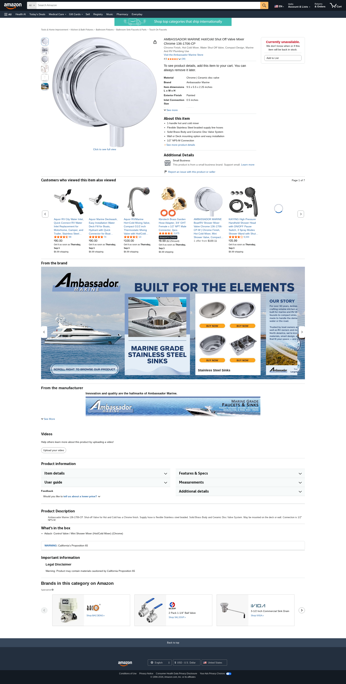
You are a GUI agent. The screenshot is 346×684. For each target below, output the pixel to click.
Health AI (20, 14)
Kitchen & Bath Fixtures (82, 29)
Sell (88, 14)
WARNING (51, 545)
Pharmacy (122, 14)
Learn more (247, 164)
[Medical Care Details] (65, 14)
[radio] (44, 41)
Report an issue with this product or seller (191, 171)
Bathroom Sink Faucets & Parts (131, 29)
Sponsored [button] (46, 590)
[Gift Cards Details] (82, 14)
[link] (69, 226)
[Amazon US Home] (125, 664)
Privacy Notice (146, 673)
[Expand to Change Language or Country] (283, 6)
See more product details (180, 144)
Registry (98, 14)
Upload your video (53, 450)
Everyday (137, 14)
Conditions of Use (128, 673)
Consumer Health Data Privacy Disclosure (176, 673)
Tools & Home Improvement (54, 29)
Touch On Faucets (158, 29)
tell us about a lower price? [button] (80, 496)
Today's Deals (37, 14)
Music (109, 14)
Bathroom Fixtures (105, 29)
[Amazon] (13, 5)
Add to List (273, 58)
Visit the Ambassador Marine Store (183, 54)
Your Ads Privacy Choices (212, 673)
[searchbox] (148, 5)
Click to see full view (104, 149)
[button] (8, 14)
